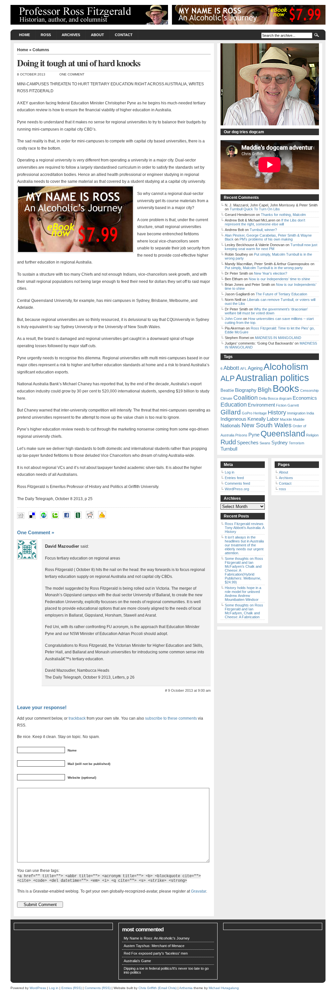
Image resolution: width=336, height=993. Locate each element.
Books (286, 388)
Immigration (296, 413)
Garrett (293, 405)
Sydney (279, 442)
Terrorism (296, 443)
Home (24, 35)
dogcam (285, 398)
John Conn (233, 319)
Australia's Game (137, 961)
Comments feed (237, 483)
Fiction (281, 405)
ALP (227, 378)
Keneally (256, 419)
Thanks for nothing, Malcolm (283, 215)
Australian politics (272, 377)
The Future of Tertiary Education (281, 294)
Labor (273, 419)
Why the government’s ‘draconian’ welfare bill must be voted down (266, 311)
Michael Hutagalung (224, 988)
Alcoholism (285, 367)
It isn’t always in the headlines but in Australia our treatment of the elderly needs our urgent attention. (244, 545)
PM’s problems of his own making (266, 239)
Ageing (255, 368)
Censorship (309, 390)
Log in (229, 472)
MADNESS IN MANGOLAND (278, 338)
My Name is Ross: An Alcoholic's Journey (157, 938)
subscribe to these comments (171, 718)
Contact (124, 35)
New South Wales (267, 425)
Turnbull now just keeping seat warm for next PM (271, 247)
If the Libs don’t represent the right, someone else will (265, 222)
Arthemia (186, 988)
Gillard (230, 412)
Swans (265, 443)
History (277, 412)
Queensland (283, 433)
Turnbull (228, 449)
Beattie (227, 390)
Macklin (286, 419)
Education (233, 404)
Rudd (228, 442)
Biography (246, 390)
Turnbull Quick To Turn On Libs (255, 209)
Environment (261, 405)
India (310, 413)
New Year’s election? (270, 273)
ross (46, 35)
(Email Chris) (167, 988)
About (97, 35)
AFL (243, 368)
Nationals (230, 425)
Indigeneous (233, 419)
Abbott (231, 368)
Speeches (248, 442)
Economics (305, 398)
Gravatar (198, 891)
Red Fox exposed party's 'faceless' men (156, 953)
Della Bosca (268, 398)
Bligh (265, 389)
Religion (312, 435)
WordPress (38, 988)
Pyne (254, 434)
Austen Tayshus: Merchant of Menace (154, 946)
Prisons (241, 435)
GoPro (247, 413)
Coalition (245, 397)
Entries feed (234, 478)
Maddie (298, 419)
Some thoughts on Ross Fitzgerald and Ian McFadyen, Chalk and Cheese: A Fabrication (244, 611)
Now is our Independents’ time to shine (279, 279)
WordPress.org (237, 489)
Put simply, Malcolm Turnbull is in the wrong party (264, 268)
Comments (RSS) (98, 988)
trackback (77, 718)
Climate (226, 398)
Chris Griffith (147, 988)
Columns (40, 50)
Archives (71, 35)
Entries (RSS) (71, 988)
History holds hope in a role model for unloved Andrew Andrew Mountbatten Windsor (243, 594)
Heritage (260, 413)
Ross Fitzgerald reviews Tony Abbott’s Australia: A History (244, 528)
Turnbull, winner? (263, 230)
